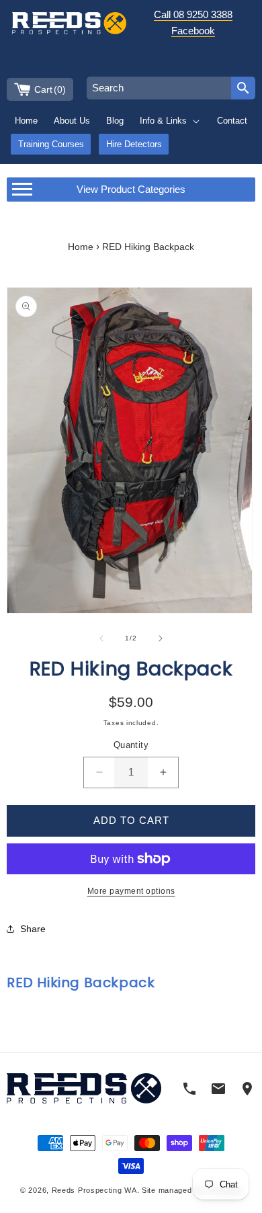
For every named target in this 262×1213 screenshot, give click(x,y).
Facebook (193, 30)
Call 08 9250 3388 (193, 14)
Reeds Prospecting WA (94, 1190)
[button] (170, 120)
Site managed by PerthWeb (192, 1190)
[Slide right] (160, 638)
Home (80, 247)
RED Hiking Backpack (148, 247)
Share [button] (33, 928)
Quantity (131, 745)
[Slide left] (101, 638)
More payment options (131, 891)
